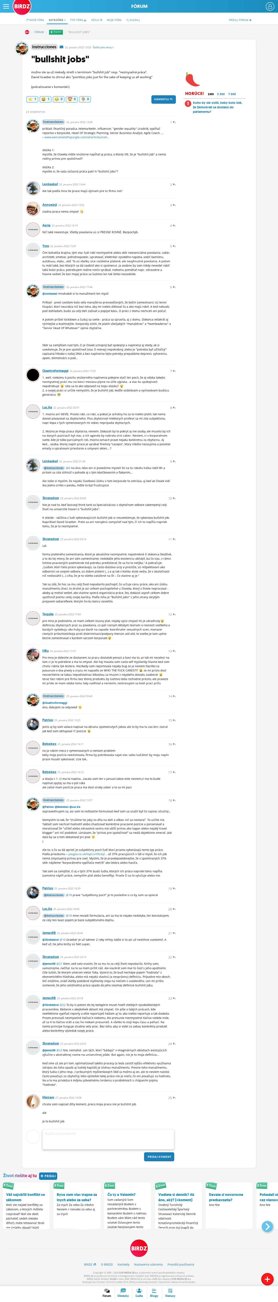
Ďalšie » (103, 47)
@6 (68, 468)
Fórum (139, 6)
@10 (63, 940)
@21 (59, 964)
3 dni (221, 94)
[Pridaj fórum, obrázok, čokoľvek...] (267, 1279)
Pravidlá (180, 1264)
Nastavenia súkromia (148, 1264)
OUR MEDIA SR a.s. (129, 1272)
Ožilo (95, 20)
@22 (63, 1005)
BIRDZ (27, 32)
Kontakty (123, 1264)
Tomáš (113, 1278)
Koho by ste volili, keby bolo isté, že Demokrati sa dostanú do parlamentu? (217, 107)
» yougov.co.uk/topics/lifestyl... (86, 854)
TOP (76, 20)
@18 (69, 895)
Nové (36, 20)
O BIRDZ (107, 1264)
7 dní (232, 94)
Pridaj (159, 1157)
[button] (264, 1225)
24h (211, 94)
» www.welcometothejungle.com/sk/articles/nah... (76, 137)
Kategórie (56, 20)
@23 (59, 1050)
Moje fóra (114, 20)
